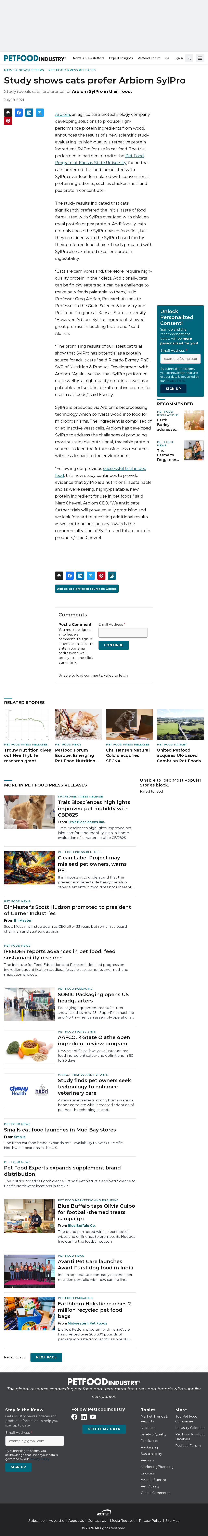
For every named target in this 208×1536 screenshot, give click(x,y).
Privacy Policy (150, 1521)
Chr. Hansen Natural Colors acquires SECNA (128, 755)
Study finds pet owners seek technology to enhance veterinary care (94, 1086)
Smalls (19, 1137)
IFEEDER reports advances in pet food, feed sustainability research (60, 954)
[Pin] (8, 121)
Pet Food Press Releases (72, 70)
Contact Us (97, 1521)
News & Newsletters (24, 70)
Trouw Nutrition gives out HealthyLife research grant (27, 755)
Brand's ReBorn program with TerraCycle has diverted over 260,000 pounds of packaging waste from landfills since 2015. (94, 1334)
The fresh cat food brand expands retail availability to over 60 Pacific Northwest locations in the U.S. (63, 1145)
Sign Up (173, 389)
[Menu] (200, 58)
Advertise (56, 1521)
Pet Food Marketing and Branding (88, 1200)
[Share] (19, 112)
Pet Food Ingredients (77, 1031)
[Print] (8, 112)
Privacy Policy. (176, 381)
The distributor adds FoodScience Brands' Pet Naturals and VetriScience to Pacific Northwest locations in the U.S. (69, 1183)
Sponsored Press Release (80, 796)
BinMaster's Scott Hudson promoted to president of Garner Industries (67, 910)
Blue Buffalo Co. (82, 1226)
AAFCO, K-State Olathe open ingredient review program (94, 1040)
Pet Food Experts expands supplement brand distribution (62, 1171)
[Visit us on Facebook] (74, 1417)
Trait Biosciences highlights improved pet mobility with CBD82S (94, 808)
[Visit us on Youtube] (93, 1417)
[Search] (189, 58)
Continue (113, 645)
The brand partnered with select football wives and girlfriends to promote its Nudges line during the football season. (96, 1236)
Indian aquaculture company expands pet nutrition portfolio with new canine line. (95, 1277)
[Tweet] (40, 112)
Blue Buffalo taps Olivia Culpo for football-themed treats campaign (96, 1212)
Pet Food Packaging (75, 988)
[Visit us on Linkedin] (84, 1417)
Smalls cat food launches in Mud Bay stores (60, 1130)
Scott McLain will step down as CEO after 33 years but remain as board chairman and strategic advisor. (65, 928)
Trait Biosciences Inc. (86, 822)
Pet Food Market (172, 744)
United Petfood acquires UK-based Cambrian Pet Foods (179, 755)
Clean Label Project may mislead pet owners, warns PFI (92, 864)
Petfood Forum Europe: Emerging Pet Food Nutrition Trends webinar (75, 756)
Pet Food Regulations (168, 413)
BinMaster (23, 920)
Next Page (46, 1357)
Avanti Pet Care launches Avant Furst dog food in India (95, 1264)
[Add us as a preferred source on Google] (112, 576)
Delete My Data (104, 1429)
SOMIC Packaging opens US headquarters (93, 997)
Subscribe (36, 1521)
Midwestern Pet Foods (87, 1323)
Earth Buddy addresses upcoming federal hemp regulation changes (167, 425)
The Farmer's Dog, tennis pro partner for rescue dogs (168, 455)
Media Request (122, 1521)
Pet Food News (165, 443)
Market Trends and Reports (83, 1074)
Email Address (112, 624)
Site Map (173, 1521)
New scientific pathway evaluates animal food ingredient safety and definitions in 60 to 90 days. (95, 1056)
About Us (76, 1521)
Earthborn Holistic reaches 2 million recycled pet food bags (94, 1310)
